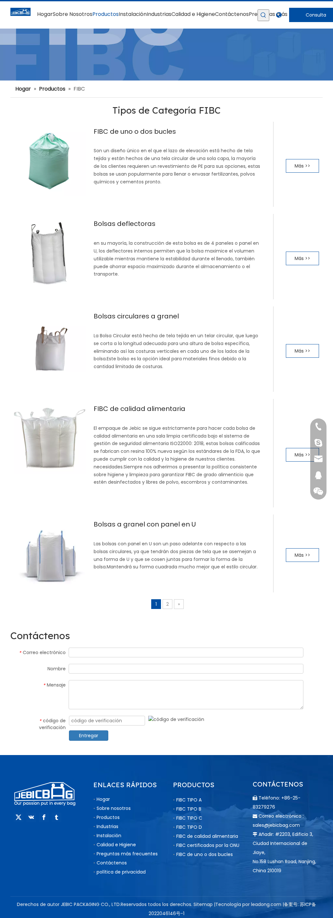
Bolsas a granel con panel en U (145, 524)
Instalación (109, 835)
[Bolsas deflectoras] (50, 252)
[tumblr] (56, 817)
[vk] (31, 817)
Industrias (107, 826)
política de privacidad (121, 872)
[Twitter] (18, 817)
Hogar (103, 799)
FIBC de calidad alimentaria (139, 408)
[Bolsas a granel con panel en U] (50, 553)
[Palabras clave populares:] (263, 15)
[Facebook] (44, 817)
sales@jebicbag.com (276, 825)
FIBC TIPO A (189, 800)
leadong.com (266, 904)
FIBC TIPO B (188, 809)
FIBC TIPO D (189, 827)
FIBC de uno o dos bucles (135, 131)
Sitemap (203, 904)
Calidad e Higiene (116, 844)
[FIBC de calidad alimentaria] (50, 437)
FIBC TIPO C (189, 818)
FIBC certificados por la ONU (207, 845)
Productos (108, 817)
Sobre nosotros (114, 808)
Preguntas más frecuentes (127, 853)
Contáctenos (112, 863)
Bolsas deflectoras (124, 223)
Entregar (88, 735)
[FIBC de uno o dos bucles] (50, 160)
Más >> (302, 166)
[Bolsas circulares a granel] (50, 345)
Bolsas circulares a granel (136, 316)
